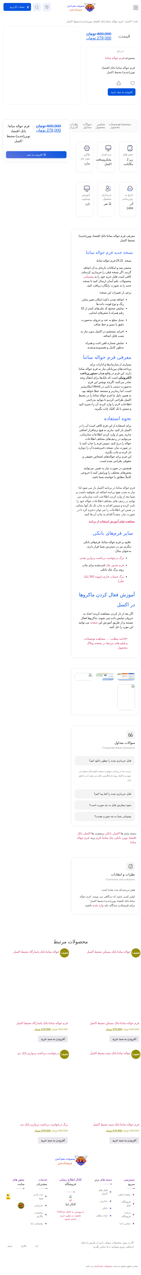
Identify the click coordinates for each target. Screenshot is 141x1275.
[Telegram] (11, 1266)
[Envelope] (5, 1266)
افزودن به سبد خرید (121, 92)
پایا (111, 837)
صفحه (94, 622)
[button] (17, 7)
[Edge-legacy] (17, 1266)
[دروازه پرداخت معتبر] (8, 1198)
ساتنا (105, 837)
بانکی (108, 833)
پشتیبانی (89, 276)
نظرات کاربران (73, 126)
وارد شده (98, 905)
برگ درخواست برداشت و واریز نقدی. (101, 558)
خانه (135, 21)
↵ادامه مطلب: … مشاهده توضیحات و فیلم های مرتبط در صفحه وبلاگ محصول (106, 643)
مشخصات (125, 124)
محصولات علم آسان (103, 1266)
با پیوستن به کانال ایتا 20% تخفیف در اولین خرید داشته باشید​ (70, 1215)
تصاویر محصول (100, 126)
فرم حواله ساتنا (114, 58)
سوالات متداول (87, 126)
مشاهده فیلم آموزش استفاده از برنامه (112, 521)
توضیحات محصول (114, 126)
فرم (98, 837)
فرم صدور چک (115, 565)
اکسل (128, 21)
